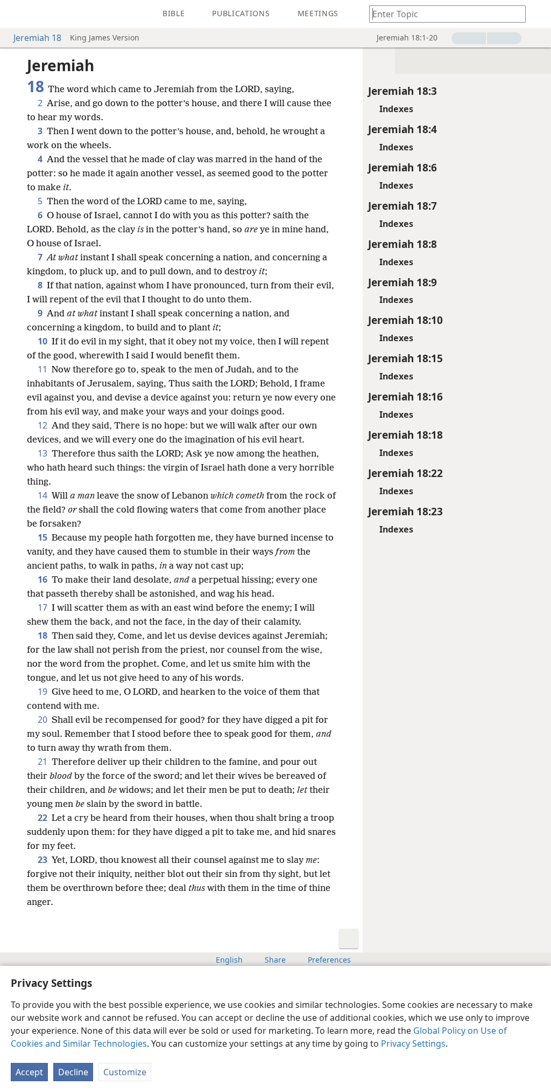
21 (44, 762)
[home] (16, 14)
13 (44, 453)
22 (44, 818)
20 (44, 719)
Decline (73, 1072)
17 (44, 607)
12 (44, 425)
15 (44, 537)
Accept (29, 1072)
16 (44, 579)
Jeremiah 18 (37, 38)
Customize (124, 1072)
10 (44, 341)
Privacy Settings (413, 1043)
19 (44, 691)
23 (44, 860)
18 (44, 635)
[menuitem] (16, 14)
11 (44, 369)
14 (44, 495)
